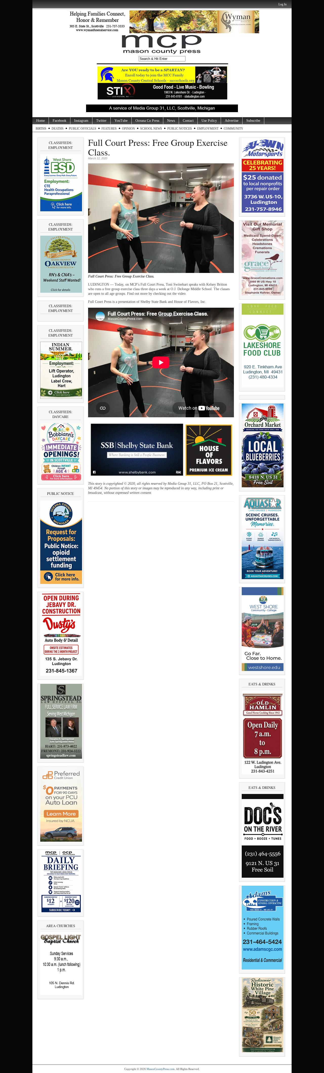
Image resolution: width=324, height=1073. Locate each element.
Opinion (128, 128)
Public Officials (82, 128)
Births (41, 128)
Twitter (101, 121)
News (171, 121)
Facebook (59, 121)
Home (40, 121)
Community (233, 128)
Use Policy (209, 121)
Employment (207, 128)
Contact (188, 121)
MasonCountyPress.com (161, 1068)
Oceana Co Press (147, 121)
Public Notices (179, 128)
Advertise (231, 121)
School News (151, 128)
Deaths (58, 128)
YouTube (121, 121)
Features (109, 128)
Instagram (81, 121)
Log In (282, 4)
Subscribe (253, 121)
